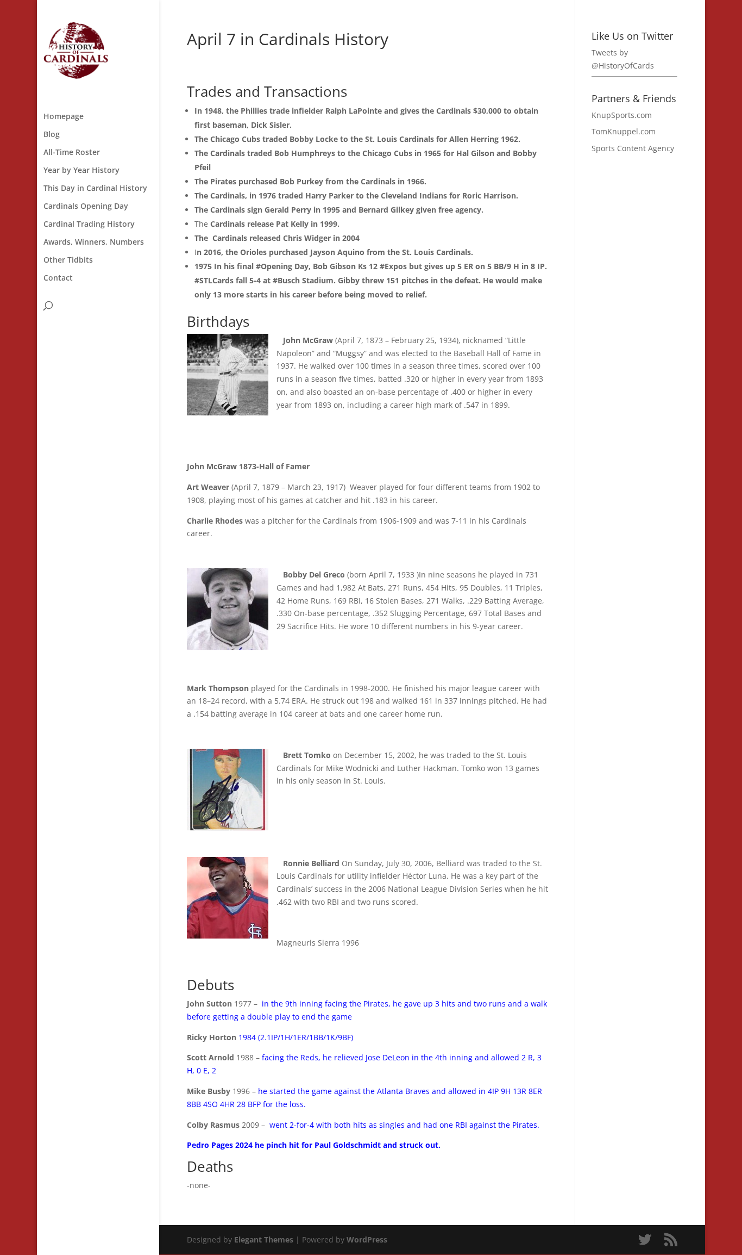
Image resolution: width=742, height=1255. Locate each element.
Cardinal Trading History (89, 224)
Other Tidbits (68, 260)
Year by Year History (81, 170)
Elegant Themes (263, 1239)
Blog (51, 135)
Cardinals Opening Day (85, 206)
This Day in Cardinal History (95, 188)
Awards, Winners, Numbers (93, 242)
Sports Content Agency (633, 148)
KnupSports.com (622, 115)
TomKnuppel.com (624, 131)
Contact (58, 278)
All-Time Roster (71, 152)
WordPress (367, 1239)
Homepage (63, 117)
